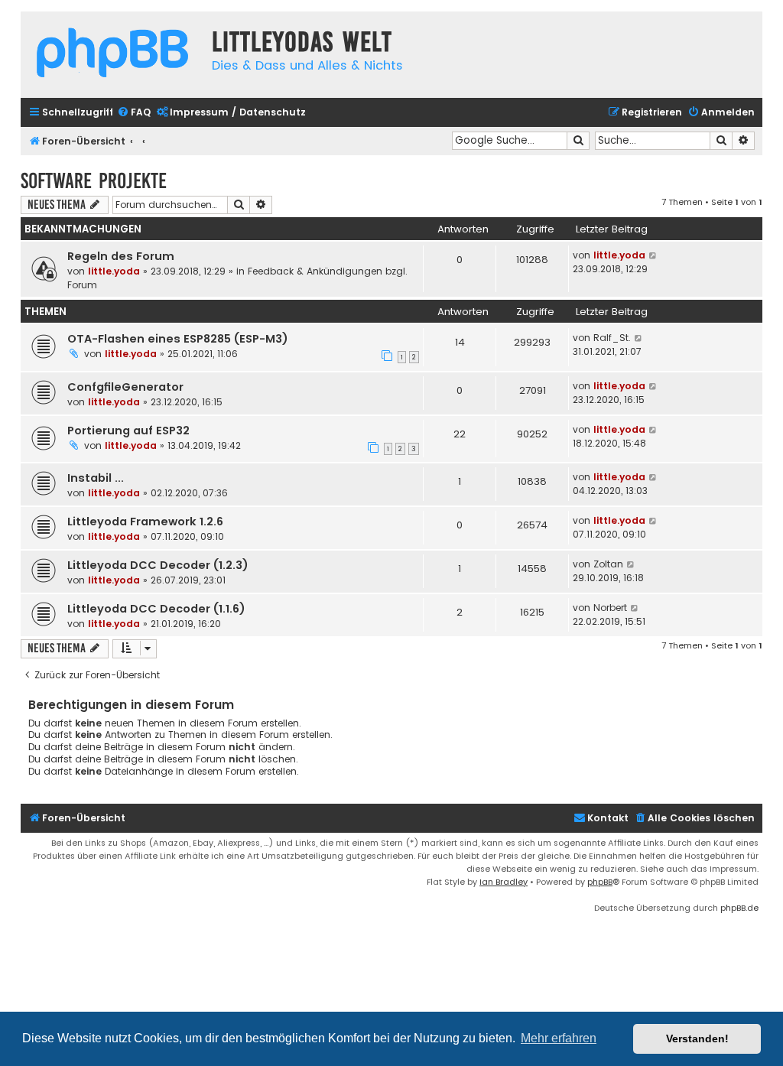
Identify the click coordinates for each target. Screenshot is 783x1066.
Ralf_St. (612, 337)
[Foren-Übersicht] (112, 54)
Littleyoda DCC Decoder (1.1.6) (156, 608)
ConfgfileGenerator (125, 387)
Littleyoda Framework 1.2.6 (145, 521)
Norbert (610, 607)
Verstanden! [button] (697, 1038)
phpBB (599, 882)
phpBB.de (739, 908)
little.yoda (114, 271)
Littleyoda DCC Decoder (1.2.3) (158, 565)
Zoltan (608, 563)
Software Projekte (94, 181)
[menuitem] (134, 112)
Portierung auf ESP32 (128, 430)
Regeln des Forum (120, 256)
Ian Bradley (503, 882)
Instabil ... (95, 478)
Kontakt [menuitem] (608, 817)
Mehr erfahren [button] (558, 1038)
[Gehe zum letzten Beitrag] (653, 255)
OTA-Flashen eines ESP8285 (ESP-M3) (177, 338)
